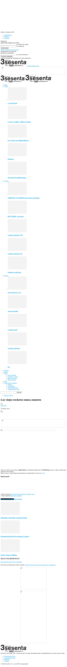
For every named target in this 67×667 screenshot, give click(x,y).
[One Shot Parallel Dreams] (17, 174)
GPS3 (6, 373)
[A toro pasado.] (17, 308)
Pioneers (11, 159)
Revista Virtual (12, 380)
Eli (9, 367)
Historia (10, 384)
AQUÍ (43, 473)
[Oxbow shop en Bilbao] (10, 551)
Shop (5, 381)
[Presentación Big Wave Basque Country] (10, 533)
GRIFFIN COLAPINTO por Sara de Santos (24, 198)
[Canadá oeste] (17, 326)
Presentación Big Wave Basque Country (15, 536)
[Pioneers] (17, 155)
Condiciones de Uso (9, 656)
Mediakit (6, 36)
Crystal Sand (12, 103)
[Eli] (17, 363)
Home (6, 85)
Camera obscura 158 (15, 235)
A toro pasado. (13, 311)
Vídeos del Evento (13, 387)
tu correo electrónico (22, 54)
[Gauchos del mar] (17, 345)
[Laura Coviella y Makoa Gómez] (17, 118)
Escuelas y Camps (13, 376)
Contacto (6, 38)
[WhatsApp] (22, 414)
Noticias (6, 370)
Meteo (6, 372)
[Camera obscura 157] (17, 250)
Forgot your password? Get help (9, 50)
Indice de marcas (12, 378)
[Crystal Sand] (17, 100)
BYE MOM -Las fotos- (16, 216)
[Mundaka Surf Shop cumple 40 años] (10, 514)
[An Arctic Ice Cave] (17, 289)
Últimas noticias (8, 395)
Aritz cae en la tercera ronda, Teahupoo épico (22, 494)
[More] (29, 414)
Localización (11, 386)
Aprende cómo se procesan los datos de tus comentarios (40, 565)
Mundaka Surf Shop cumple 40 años (14, 518)
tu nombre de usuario (22, 44)
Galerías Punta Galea (13, 389)
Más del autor (18, 499)
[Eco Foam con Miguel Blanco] (17, 137)
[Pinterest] (16, 414)
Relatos (6, 275)
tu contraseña (20, 46)
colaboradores (8, 35)
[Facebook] (3, 414)
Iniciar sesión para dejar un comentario (11, 562)
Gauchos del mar (14, 348)
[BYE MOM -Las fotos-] (17, 213)
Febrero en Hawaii (14, 272)
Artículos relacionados (7, 499)
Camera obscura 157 (15, 254)
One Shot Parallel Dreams (17, 178)
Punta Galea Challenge (10, 383)
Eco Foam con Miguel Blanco (18, 140)
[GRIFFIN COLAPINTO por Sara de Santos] (17, 194)
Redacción (4, 405)
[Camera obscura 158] (17, 231)
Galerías (6, 181)
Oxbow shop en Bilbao (9, 555)
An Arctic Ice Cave (14, 292)
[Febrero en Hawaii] (17, 269)
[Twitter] (10, 414)
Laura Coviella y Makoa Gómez (19, 122)
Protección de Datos (9, 658)
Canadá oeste (12, 330)
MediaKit (6, 659)
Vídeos (6, 86)
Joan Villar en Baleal (16, 495)
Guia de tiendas (12, 375)
